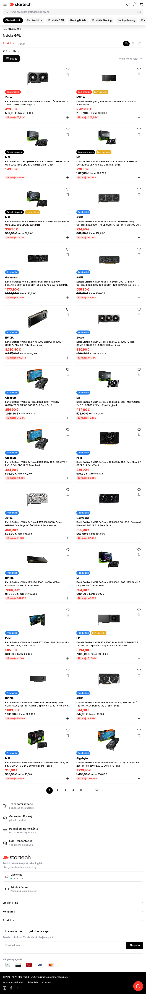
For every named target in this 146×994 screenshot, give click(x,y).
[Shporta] (142, 4)
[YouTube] (17, 988)
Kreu (5, 29)
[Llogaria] (134, 4)
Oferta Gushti (12, 20)
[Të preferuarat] (128, 4)
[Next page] (102, 790)
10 (96, 790)
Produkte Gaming (102, 20)
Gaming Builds (78, 20)
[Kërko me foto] (139, 12)
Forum (22, 44)
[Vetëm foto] (139, 43)
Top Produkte (34, 20)
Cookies (46, 982)
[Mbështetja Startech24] (138, 986)
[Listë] (133, 43)
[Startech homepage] (20, 4)
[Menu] (5, 4)
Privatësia (33, 982)
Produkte (8, 43)
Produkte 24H (56, 20)
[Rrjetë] (126, 43)
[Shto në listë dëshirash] (68, 69)
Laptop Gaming (126, 20)
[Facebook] (11, 988)
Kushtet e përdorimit (13, 982)
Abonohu (135, 945)
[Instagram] (4, 988)
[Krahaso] (68, 74)
